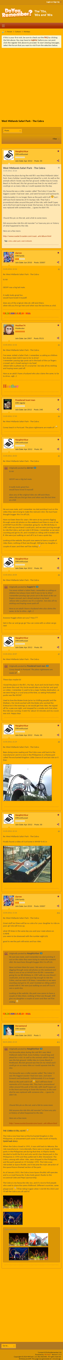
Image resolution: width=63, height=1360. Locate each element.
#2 (59, 269)
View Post (35, 468)
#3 (59, 345)
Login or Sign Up (53, 2)
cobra (10, 241)
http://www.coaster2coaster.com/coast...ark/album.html (27, 236)
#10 (58, 913)
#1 (59, 168)
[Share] (58, 160)
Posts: (36, 161)
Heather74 (20, 325)
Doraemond (21, 1026)
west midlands (26, 241)
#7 (59, 654)
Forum (9, 32)
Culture (18, 32)
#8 (59, 742)
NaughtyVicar (21, 151)
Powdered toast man (25, 400)
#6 (59, 575)
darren (18, 253)
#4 (59, 417)
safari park (17, 241)
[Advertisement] (31, 81)
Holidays (27, 32)
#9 (59, 832)
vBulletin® (48, 1355)
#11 (58, 1042)
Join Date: (19, 161)
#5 (59, 456)
